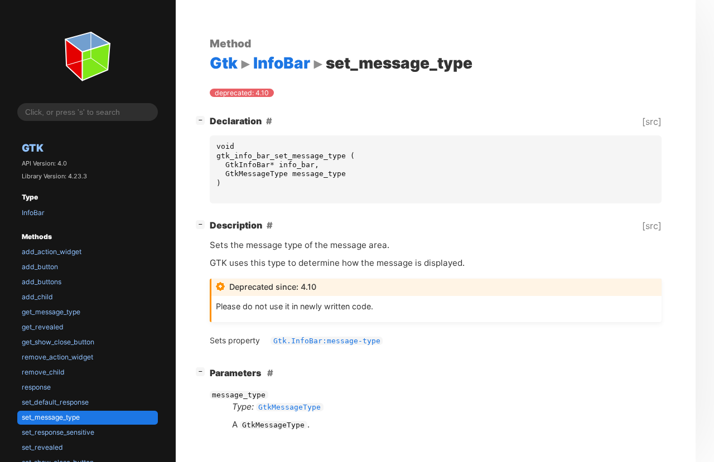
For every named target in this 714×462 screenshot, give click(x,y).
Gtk (33, 148)
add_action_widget (51, 251)
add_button (40, 266)
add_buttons (41, 282)
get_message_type (51, 312)
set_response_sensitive (58, 432)
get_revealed (43, 327)
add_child (37, 297)
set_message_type (51, 417)
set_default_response (55, 402)
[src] (652, 121)
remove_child (43, 372)
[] (202, 119)
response (36, 387)
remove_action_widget (57, 357)
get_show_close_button (58, 342)
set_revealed (42, 447)
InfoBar (33, 212)
